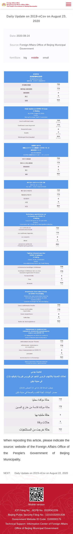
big (25, 57)
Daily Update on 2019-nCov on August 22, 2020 (36, 473)
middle (35, 57)
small (46, 57)
